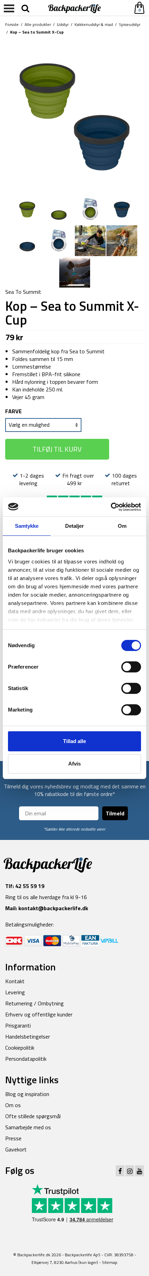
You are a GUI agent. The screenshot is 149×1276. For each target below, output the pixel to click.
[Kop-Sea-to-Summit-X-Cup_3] (58, 209)
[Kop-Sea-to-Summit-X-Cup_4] (90, 209)
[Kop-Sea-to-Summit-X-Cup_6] (27, 240)
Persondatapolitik (25, 1059)
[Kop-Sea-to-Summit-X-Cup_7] (58, 240)
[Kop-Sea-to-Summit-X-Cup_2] (27, 209)
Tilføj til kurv (57, 449)
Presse (13, 1138)
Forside (12, 24)
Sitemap (109, 1262)
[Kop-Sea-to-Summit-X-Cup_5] (121, 209)
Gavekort (16, 1149)
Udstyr (63, 24)
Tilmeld (115, 813)
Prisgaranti (18, 1025)
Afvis (74, 764)
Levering (15, 992)
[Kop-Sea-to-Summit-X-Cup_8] (90, 240)
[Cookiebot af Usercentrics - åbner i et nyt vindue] (110, 507)
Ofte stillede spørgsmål (33, 1116)
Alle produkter (38, 24)
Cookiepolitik (19, 1047)
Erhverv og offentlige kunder (38, 1014)
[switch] (131, 666)
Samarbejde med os (28, 1127)
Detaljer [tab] (74, 526)
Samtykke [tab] (27, 526)
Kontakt (15, 981)
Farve (13, 411)
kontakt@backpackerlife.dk (53, 908)
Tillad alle (74, 741)
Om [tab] (122, 526)
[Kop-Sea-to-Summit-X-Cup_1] (74, 115)
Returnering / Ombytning (34, 1003)
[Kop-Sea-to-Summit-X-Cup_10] (121, 240)
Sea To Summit (23, 292)
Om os (13, 1105)
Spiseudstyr (129, 24)
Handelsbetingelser (27, 1036)
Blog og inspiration (27, 1094)
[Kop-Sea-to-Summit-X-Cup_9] (74, 272)
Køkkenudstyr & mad (93, 24)
